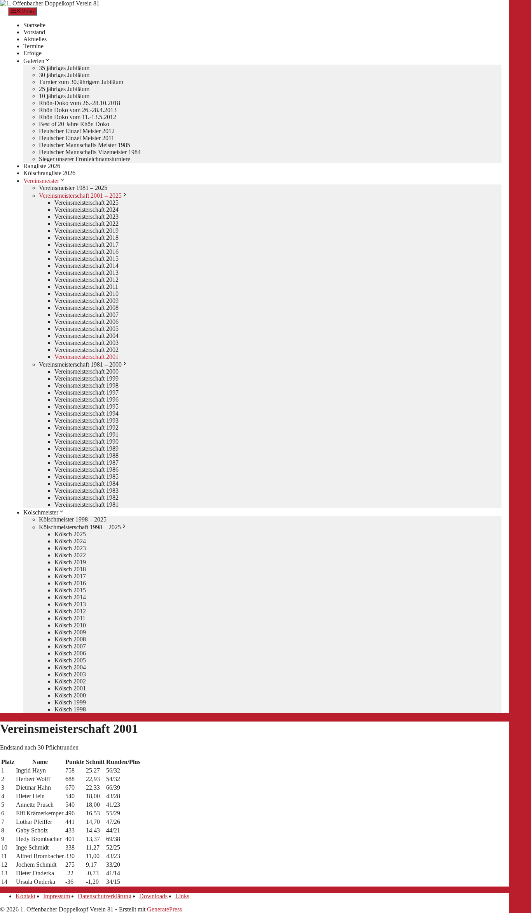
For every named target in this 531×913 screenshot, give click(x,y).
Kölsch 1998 (70, 709)
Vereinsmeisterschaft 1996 (86, 399)
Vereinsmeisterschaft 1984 (86, 483)
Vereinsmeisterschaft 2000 (86, 371)
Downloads (153, 896)
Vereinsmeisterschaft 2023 (86, 216)
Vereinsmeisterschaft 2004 (86, 335)
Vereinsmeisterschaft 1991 (86, 434)
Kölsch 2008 (70, 639)
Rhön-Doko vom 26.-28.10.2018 (79, 103)
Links (182, 896)
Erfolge (32, 53)
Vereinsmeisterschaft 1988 (86, 455)
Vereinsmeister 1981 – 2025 (73, 187)
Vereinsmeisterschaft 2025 (86, 202)
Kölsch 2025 (70, 534)
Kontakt (25, 896)
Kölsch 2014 (70, 597)
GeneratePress (164, 909)
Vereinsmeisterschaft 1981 (86, 504)
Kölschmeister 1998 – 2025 (73, 519)
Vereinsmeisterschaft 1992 (86, 427)
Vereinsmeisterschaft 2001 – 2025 (80, 195)
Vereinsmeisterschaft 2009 (86, 300)
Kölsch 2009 (70, 632)
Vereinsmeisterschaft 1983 (86, 490)
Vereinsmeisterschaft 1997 (86, 392)
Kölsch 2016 (70, 583)
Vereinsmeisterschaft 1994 (86, 413)
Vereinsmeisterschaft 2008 (86, 307)
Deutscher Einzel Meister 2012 (77, 131)
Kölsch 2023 (70, 548)
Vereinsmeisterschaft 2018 (86, 237)
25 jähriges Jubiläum (64, 89)
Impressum (56, 896)
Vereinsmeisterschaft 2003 (86, 342)
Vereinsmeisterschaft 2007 (86, 314)
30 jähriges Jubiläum (64, 75)
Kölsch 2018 (70, 569)
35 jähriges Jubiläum (64, 68)
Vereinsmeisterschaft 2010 (86, 293)
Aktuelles (35, 39)
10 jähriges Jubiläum (64, 96)
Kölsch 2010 (70, 625)
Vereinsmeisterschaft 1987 (86, 462)
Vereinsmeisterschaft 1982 (86, 497)
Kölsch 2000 (70, 695)
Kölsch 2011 (70, 618)
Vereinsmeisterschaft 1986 (86, 469)
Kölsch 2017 (70, 576)
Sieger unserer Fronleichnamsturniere (84, 159)
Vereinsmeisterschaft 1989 (86, 448)
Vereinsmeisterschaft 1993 (86, 420)
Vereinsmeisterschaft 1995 (86, 406)
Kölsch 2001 (70, 688)
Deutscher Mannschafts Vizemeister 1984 (90, 152)
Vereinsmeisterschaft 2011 (86, 286)
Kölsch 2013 (70, 604)
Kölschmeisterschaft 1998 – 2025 (80, 527)
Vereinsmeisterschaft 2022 (86, 223)
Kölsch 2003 (70, 674)
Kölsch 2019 (70, 562)
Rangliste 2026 (41, 166)
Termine (33, 46)
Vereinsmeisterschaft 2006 (86, 321)
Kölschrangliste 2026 (49, 173)
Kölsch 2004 (70, 667)
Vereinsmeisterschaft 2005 (86, 328)
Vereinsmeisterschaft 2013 (86, 272)
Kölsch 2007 (70, 646)
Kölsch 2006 (70, 653)
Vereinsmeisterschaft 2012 (86, 279)
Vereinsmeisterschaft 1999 (86, 378)
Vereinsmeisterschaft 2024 (86, 209)
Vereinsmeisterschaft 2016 (86, 251)
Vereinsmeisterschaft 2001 (86, 356)
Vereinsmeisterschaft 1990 (86, 441)
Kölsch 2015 (70, 590)
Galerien (33, 61)
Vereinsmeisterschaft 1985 (86, 476)
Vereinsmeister (41, 180)
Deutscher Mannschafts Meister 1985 (84, 145)
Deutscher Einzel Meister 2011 (76, 138)
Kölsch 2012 (70, 611)
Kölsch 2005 (70, 660)
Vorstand (34, 32)
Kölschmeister (40, 512)
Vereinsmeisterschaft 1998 (86, 385)
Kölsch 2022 (70, 555)
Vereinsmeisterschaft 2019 (86, 230)
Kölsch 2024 (70, 541)
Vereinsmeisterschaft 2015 (86, 258)
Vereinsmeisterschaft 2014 (86, 265)
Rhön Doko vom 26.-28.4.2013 (78, 110)
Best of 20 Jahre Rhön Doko (74, 124)
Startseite (34, 25)
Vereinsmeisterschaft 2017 (86, 244)
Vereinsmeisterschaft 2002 (86, 349)
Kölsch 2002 (70, 681)
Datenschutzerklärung (104, 896)
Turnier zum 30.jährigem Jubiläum (81, 82)
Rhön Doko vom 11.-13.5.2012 (77, 117)
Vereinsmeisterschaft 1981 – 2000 (80, 364)
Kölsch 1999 (70, 702)
